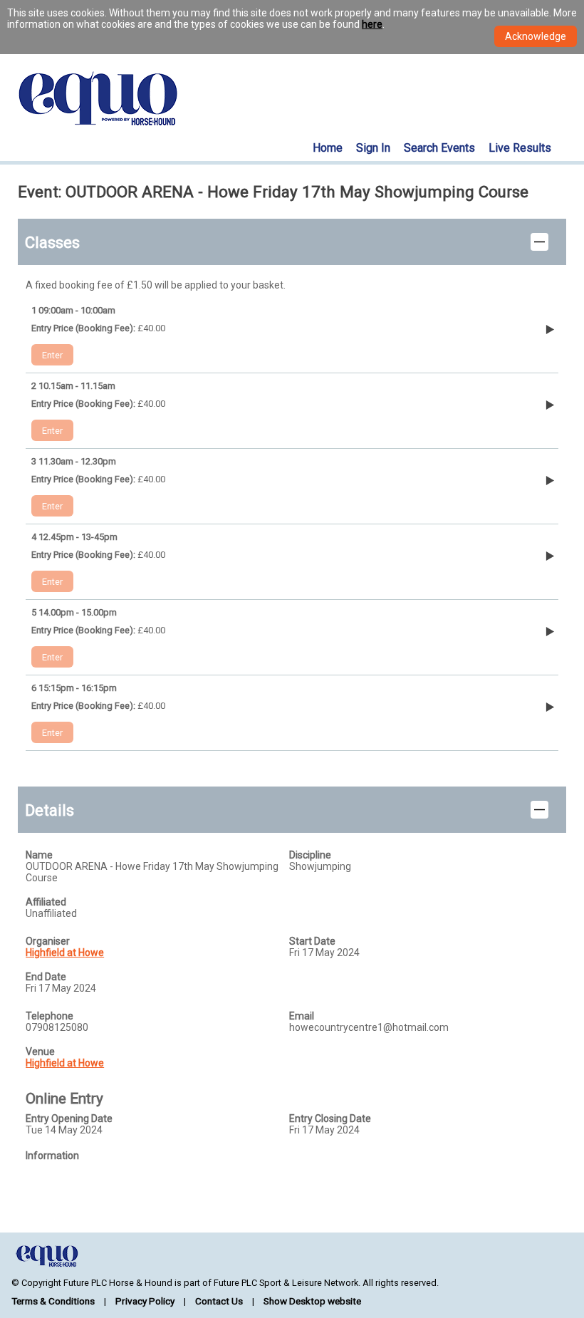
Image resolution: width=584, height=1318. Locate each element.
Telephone (49, 1016)
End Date (46, 976)
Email (301, 1016)
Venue (40, 1051)
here (372, 24)
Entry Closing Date (330, 1118)
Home (328, 148)
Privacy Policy (144, 1301)
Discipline (310, 855)
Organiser (48, 941)
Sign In (373, 148)
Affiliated (46, 902)
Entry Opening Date (69, 1118)
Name (39, 855)
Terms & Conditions (53, 1301)
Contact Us (219, 1301)
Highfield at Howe (65, 952)
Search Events (439, 148)
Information (52, 1155)
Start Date (312, 941)
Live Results (520, 148)
